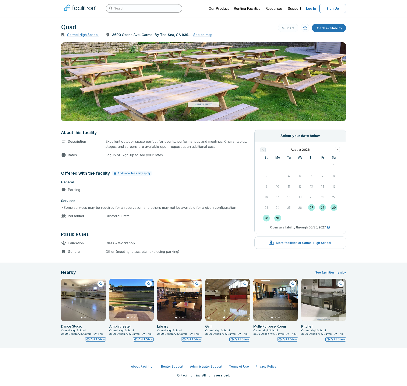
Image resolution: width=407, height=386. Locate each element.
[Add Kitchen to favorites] (340, 283)
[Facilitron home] (79, 12)
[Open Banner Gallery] (203, 81)
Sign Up (332, 8)
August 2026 (300, 149)
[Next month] (337, 149)
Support (294, 8)
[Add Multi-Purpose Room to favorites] (292, 283)
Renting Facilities (247, 8)
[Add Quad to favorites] (305, 28)
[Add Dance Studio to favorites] (100, 283)
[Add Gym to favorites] (244, 283)
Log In (311, 8)
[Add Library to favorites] (196, 283)
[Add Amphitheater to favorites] (148, 283)
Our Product (219, 8)
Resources (274, 8)
